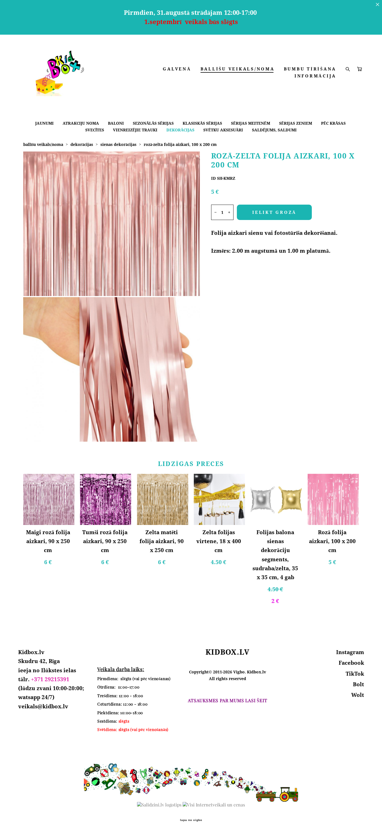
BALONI (116, 123)
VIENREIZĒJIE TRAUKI (135, 129)
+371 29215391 (50, 679)
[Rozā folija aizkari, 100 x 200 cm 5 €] (333, 499)
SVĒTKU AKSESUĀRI (223, 129)
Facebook (351, 662)
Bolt (358, 684)
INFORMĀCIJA (315, 76)
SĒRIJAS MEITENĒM (250, 123)
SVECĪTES (94, 129)
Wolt (357, 695)
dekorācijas (81, 144)
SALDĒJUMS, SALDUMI (274, 129)
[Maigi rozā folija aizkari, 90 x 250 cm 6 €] (48, 499)
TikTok (355, 673)
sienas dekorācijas (118, 144)
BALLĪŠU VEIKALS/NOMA (238, 69)
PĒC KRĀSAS (333, 123)
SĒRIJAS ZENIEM (295, 123)
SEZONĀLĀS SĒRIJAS (153, 123)
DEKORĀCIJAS (180, 129)
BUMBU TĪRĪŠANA (310, 69)
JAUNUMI (44, 123)
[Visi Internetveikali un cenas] (214, 805)
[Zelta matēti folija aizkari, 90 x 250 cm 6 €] (162, 499)
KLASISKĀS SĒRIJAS (202, 123)
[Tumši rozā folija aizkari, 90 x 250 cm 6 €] (105, 499)
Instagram (350, 652)
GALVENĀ (177, 69)
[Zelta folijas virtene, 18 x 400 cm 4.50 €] (219, 499)
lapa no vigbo (191, 820)
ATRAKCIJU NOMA (81, 123)
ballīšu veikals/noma (43, 144)
